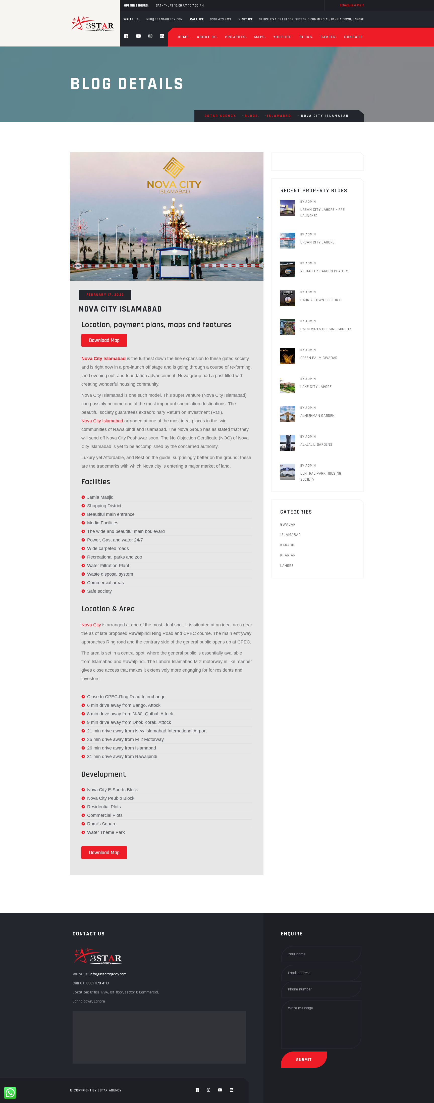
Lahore (287, 565)
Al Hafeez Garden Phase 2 (324, 271)
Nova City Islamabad (102, 420)
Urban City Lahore (317, 242)
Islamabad (290, 534)
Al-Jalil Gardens (316, 444)
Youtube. (283, 37)
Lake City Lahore (316, 386)
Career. (328, 37)
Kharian (288, 555)
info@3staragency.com (108, 974)
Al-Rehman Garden (317, 415)
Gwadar (288, 524)
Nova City (91, 624)
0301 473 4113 (97, 983)
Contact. (354, 37)
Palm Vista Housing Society (326, 329)
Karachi (288, 545)
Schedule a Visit (352, 5)
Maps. (260, 37)
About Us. (207, 37)
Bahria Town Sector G (321, 300)
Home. (184, 37)
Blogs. (306, 37)
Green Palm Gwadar (319, 358)
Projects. (236, 37)
